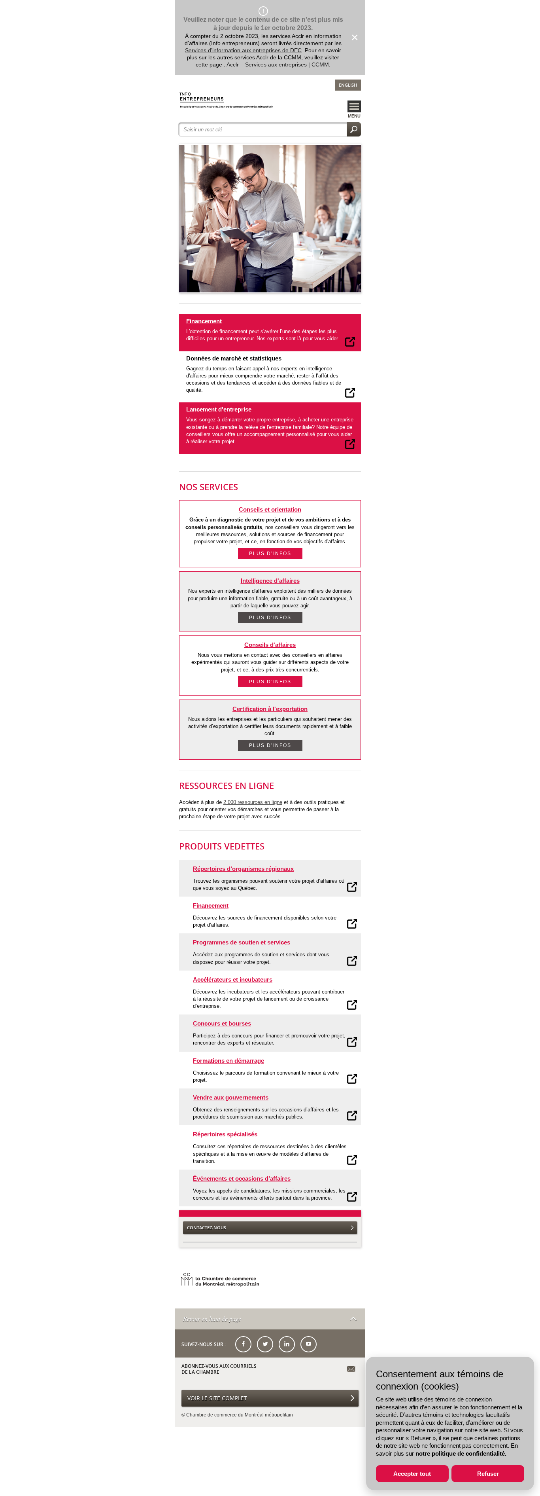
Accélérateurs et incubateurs (232, 979)
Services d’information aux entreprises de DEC (243, 50)
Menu (354, 116)
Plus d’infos (270, 553)
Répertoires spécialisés (225, 1134)
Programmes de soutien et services (241, 942)
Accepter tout (412, 1473)
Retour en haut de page (212, 1318)
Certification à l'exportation (270, 708)
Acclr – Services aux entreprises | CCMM (278, 64)
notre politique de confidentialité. (460, 1453)
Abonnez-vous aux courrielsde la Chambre (219, 1369)
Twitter (265, 1344)
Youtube (308, 1344)
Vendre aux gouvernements (230, 1097)
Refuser (488, 1473)
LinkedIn (287, 1344)
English (348, 85)
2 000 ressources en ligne (252, 802)
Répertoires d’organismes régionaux (243, 868)
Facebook (243, 1344)
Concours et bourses (222, 1023)
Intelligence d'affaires (270, 580)
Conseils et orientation (270, 509)
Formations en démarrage (228, 1060)
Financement (204, 321)
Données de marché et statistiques (233, 358)
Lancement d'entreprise (218, 409)
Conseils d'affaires (270, 644)
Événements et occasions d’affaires (242, 1178)
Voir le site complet (217, 1398)
